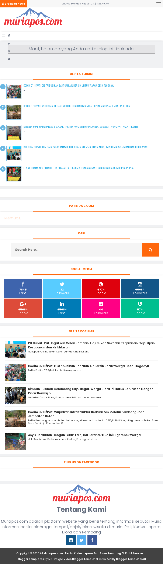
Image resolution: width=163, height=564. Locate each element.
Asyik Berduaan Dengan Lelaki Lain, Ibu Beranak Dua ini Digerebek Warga (84, 435)
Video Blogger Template (80, 559)
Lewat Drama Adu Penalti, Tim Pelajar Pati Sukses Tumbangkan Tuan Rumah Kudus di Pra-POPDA (78, 168)
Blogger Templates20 (131, 559)
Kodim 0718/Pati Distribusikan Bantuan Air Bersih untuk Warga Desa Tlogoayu (69, 85)
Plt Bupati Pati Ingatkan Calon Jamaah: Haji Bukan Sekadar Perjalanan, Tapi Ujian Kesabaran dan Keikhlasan (86, 147)
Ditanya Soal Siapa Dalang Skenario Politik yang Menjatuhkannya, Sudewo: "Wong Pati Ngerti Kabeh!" (81, 126)
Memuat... (13, 218)
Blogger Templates (30, 559)
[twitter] (81, 540)
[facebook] (92, 540)
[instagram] (71, 540)
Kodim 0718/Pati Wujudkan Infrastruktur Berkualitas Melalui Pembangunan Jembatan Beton (77, 106)
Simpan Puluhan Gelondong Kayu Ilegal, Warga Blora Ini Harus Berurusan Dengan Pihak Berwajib (90, 391)
